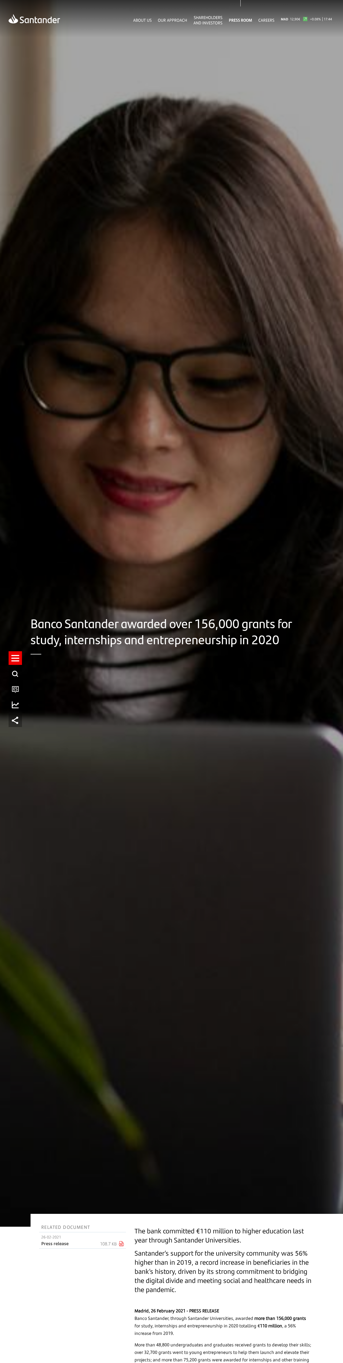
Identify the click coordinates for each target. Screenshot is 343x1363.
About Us (142, 20)
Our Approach (172, 20)
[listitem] (15, 658)
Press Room (240, 20)
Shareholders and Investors (207, 20)
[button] (15, 658)
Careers (266, 20)
